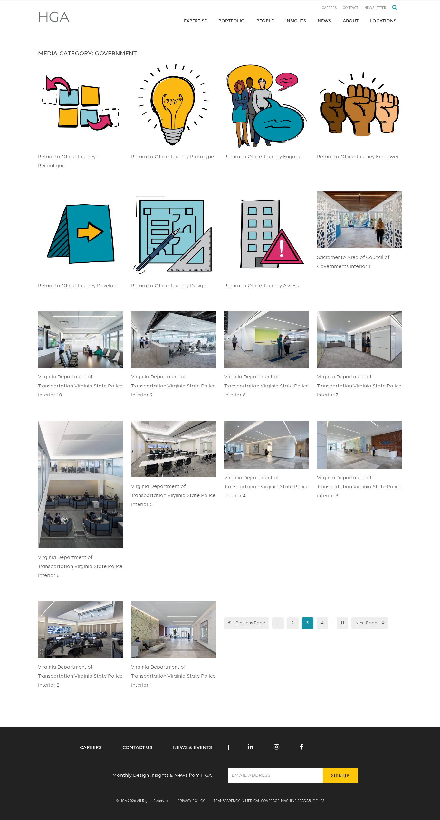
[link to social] (250, 747)
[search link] (392, 7)
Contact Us (138, 747)
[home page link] (54, 19)
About (351, 20)
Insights (295, 20)
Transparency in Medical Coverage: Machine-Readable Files (269, 801)
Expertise (195, 20)
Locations (383, 20)
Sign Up (340, 775)
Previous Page (250, 623)
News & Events (192, 747)
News (324, 20)
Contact (350, 8)
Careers (329, 8)
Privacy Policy (191, 801)
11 (342, 623)
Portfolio (231, 20)
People (265, 20)
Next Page (366, 623)
